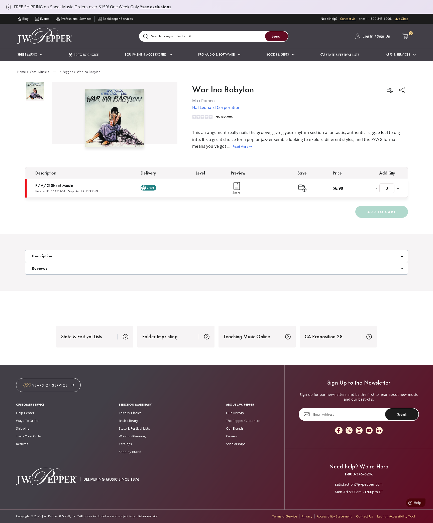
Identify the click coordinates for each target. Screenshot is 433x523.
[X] (349, 431)
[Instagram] (359, 431)
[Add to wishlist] (390, 90)
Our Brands (235, 428)
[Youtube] (369, 431)
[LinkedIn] (379, 431)
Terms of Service (284, 516)
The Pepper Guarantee (243, 420)
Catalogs (125, 444)
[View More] (55, 72)
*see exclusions (155, 7)
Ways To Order (27, 420)
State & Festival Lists (134, 428)
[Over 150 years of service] (48, 385)
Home (21, 72)
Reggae (67, 72)
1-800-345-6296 (358, 474)
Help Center (25, 413)
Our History (235, 413)
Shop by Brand (130, 451)
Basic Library (128, 420)
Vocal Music (38, 72)
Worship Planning (132, 436)
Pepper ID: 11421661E (51, 191)
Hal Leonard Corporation (216, 107)
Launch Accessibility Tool (396, 516)
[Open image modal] (114, 119)
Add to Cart (381, 212)
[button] (29, 55)
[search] (146, 36)
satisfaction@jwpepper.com (359, 484)
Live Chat (401, 19)
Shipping (22, 428)
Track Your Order (29, 436)
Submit (401, 414)
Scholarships (235, 444)
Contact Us (348, 19)
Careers (232, 436)
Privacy (306, 516)
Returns (22, 444)
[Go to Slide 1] (35, 91)
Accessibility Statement (334, 516)
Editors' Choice (130, 413)
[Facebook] (339, 431)
